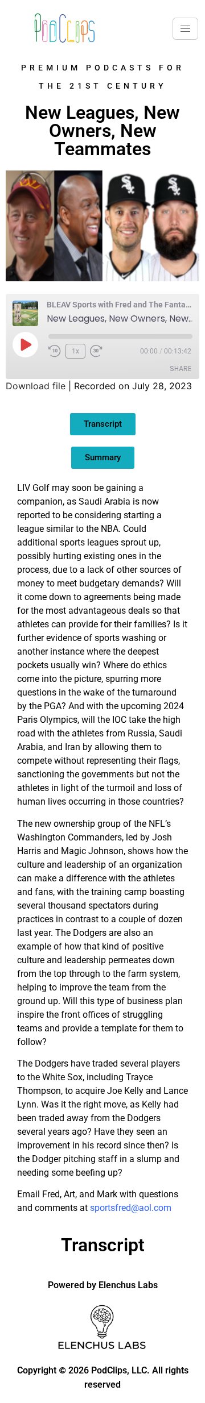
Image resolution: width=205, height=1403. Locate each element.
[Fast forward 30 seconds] (99, 351)
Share (180, 368)
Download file (35, 386)
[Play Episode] (25, 344)
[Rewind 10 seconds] (54, 351)
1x (75, 351)
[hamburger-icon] (185, 29)
